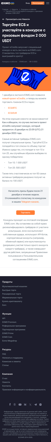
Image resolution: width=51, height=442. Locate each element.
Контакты (6, 386)
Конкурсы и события (9, 62)
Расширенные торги (11, 294)
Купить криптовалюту (12, 301)
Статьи (5, 365)
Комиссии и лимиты (11, 362)
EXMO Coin (7, 337)
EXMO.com (23, 62)
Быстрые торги (9, 290)
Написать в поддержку (12, 358)
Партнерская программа (13, 330)
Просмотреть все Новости (18, 19)
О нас (4, 378)
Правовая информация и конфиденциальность (24, 390)
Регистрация (38, 3)
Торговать (25, 212)
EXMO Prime (7, 333)
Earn (4, 305)
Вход (28, 3)
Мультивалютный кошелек (14, 286)
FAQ (4, 354)
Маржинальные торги (12, 298)
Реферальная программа (14, 326)
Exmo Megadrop (9, 341)
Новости (6, 382)
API (3, 318)
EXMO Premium (9, 322)
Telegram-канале (30, 201)
